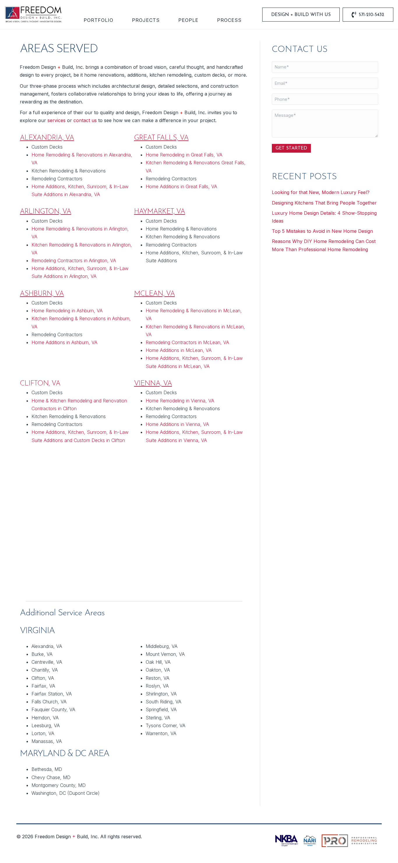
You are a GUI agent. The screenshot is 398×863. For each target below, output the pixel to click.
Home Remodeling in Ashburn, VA (67, 311)
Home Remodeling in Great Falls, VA (184, 155)
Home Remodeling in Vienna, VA (180, 401)
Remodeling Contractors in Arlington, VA (73, 260)
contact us (85, 120)
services (56, 120)
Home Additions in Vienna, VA (177, 424)
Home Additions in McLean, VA (179, 350)
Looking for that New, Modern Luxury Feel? (320, 192)
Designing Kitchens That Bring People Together (324, 203)
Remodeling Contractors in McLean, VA (187, 342)
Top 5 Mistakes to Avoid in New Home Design (322, 231)
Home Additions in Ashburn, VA (64, 342)
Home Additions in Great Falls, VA (181, 186)
